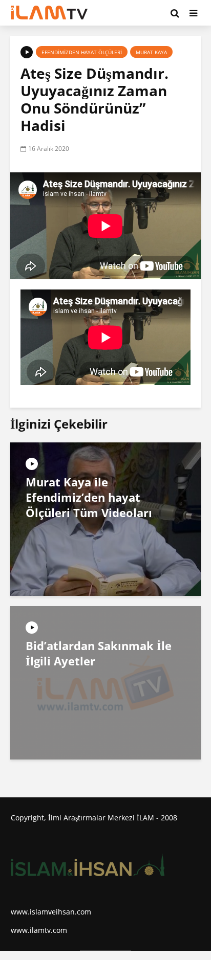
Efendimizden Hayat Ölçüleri (81, 52)
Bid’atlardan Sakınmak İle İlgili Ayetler (99, 653)
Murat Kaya (151, 52)
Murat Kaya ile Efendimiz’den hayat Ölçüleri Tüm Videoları (89, 497)
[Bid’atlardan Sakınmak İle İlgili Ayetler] (105, 681)
